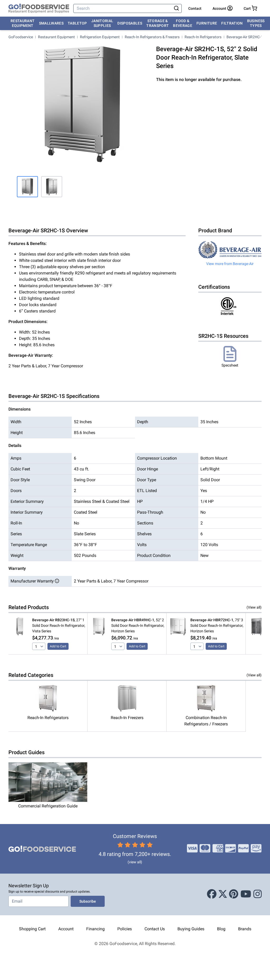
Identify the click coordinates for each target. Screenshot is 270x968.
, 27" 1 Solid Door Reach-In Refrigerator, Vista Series (58, 625)
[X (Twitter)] (223, 894)
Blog (221, 928)
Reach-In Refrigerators (203, 37)
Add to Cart (58, 646)
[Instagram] (257, 894)
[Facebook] (211, 894)
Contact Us (154, 928)
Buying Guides (190, 928)
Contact (194, 8)
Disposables (129, 23)
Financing (95, 928)
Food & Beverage (182, 23)
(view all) (135, 862)
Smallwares (51, 23)
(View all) (254, 607)
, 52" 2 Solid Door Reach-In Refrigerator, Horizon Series (137, 625)
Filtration (232, 23)
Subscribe (87, 901)
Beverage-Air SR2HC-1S (245, 37)
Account (66, 928)
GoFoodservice (20, 37)
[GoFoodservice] (38, 8)
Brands (244, 928)
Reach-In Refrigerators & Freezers (152, 37)
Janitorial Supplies (102, 23)
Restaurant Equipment (23, 23)
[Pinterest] (233, 894)
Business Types (256, 23)
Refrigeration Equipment (100, 37)
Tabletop (77, 23)
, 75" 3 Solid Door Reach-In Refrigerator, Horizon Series (216, 625)
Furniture (206, 23)
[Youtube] (245, 894)
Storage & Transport (157, 23)
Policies (124, 928)
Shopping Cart (32, 928)
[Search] (176, 8)
